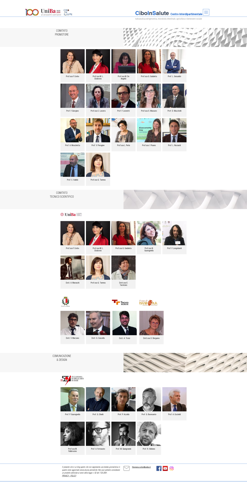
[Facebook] (158, 468)
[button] (206, 12)
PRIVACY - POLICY (69, 476)
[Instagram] (171, 468)
